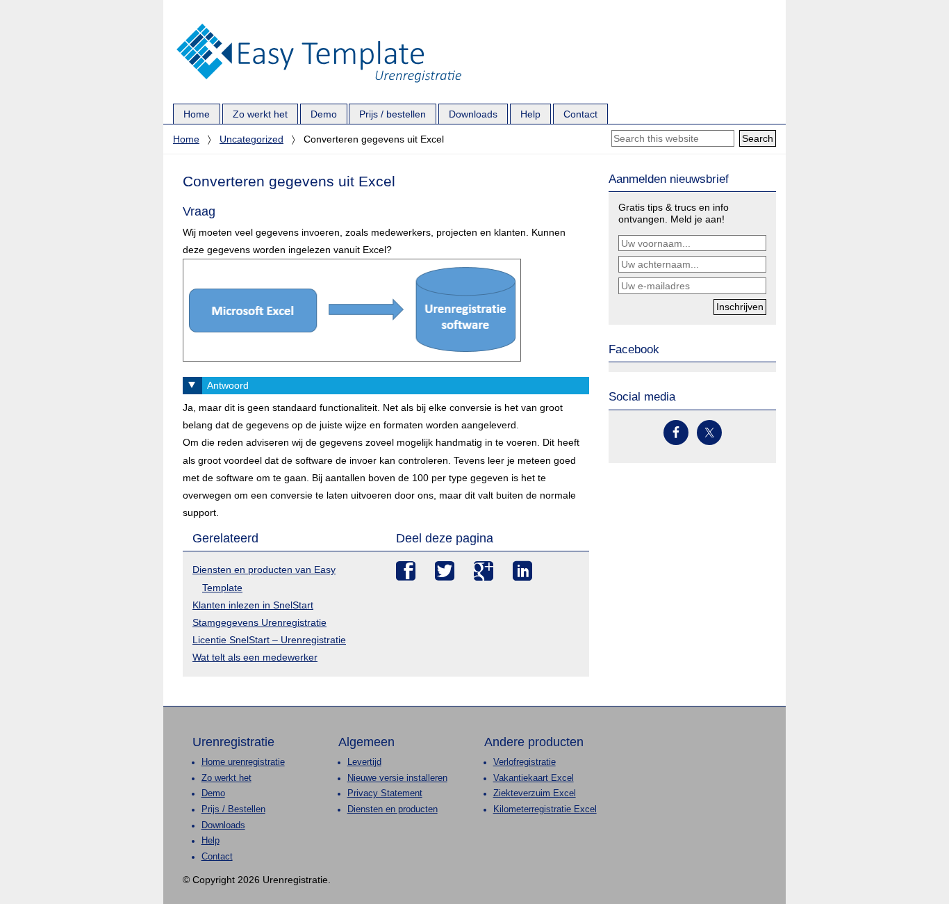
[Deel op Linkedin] (522, 571)
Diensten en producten (392, 809)
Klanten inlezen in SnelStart (252, 605)
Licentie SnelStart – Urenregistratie (269, 639)
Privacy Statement (384, 793)
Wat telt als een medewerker (254, 657)
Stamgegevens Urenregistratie (259, 622)
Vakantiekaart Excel (533, 778)
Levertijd (364, 762)
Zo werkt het (226, 778)
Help (210, 841)
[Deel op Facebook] (405, 571)
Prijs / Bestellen (233, 809)
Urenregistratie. (319, 24)
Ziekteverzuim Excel (534, 793)
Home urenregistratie (243, 762)
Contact (217, 857)
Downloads (223, 825)
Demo (213, 793)
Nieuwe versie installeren (397, 778)
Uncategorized (251, 139)
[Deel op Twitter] (444, 571)
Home (186, 139)
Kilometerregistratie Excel (545, 809)
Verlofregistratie (524, 762)
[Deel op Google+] (483, 571)
